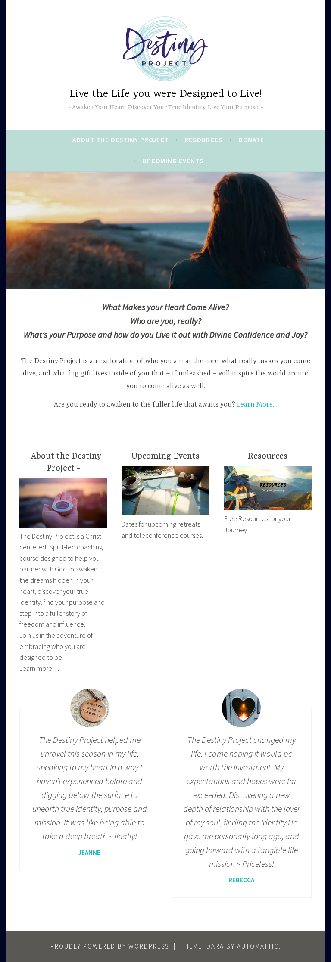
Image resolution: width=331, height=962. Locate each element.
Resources (203, 140)
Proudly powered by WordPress (109, 946)
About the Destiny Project (120, 140)
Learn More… (257, 405)
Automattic (258, 946)
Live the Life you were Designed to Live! (165, 94)
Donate (251, 140)
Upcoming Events (172, 161)
